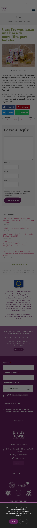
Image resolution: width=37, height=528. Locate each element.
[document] (18, 264)
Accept (14, 521)
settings (18, 515)
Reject (23, 521)
